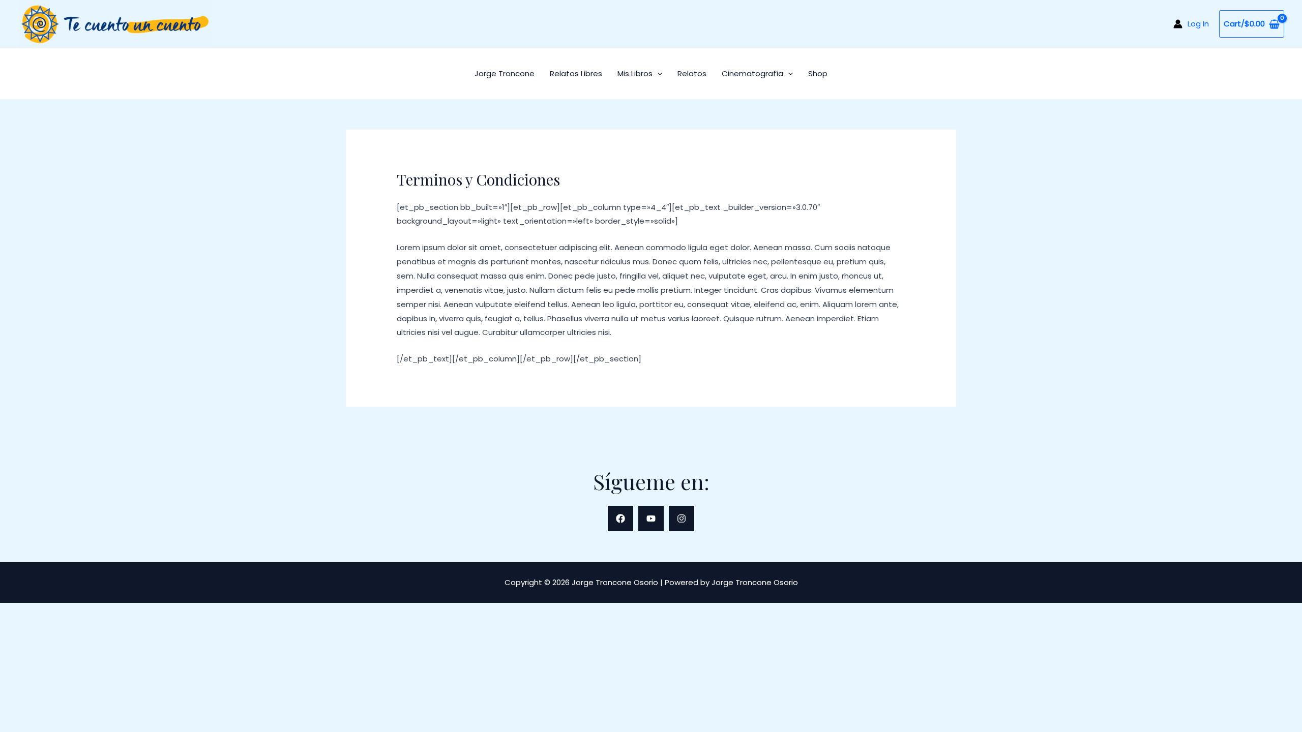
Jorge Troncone (505, 73)
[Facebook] (620, 518)
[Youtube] (651, 518)
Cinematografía (752, 73)
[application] (657, 73)
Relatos (691, 73)
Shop (817, 73)
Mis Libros (635, 73)
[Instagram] (681, 518)
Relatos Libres (576, 73)
